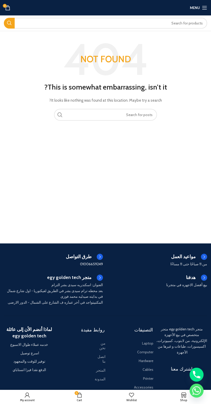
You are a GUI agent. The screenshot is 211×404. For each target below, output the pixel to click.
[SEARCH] (9, 23)
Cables (148, 369)
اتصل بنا (102, 359)
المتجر (101, 370)
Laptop (147, 343)
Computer (145, 352)
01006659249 (91, 264)
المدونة (101, 379)
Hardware (146, 360)
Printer (148, 378)
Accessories (143, 387)
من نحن (102, 345)
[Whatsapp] (197, 391)
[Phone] (197, 375)
